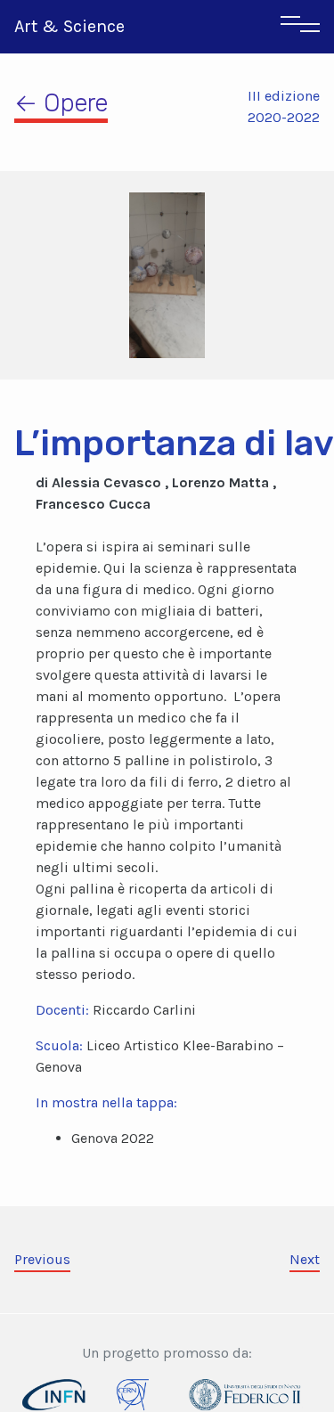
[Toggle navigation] (300, 26)
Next (304, 1259)
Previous (42, 1259)
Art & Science (69, 26)
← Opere (61, 103)
